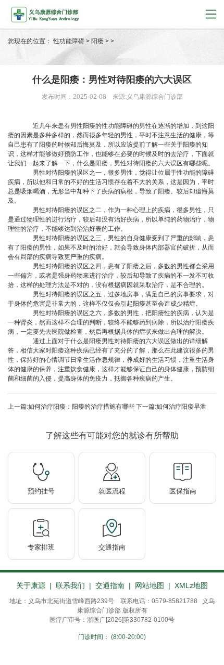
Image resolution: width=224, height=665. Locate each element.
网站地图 (149, 585)
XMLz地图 (191, 585)
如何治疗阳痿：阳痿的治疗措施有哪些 (81, 406)
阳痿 (97, 41)
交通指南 (112, 547)
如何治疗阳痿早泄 (181, 406)
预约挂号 (41, 491)
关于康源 (30, 585)
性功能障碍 (68, 41)
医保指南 (182, 491)
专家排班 (41, 547)
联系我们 (70, 585)
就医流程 (112, 491)
